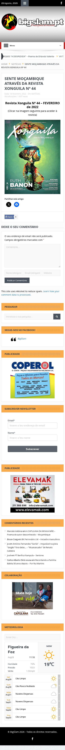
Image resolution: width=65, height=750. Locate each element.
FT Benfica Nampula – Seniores (29, 555)
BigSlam (22, 338)
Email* (11, 420)
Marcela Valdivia (14, 531)
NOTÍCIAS (36, 93)
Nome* (11, 432)
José (9, 555)
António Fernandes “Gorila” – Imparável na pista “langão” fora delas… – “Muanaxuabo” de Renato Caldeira (32, 547)
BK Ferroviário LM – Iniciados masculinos (41, 539)
